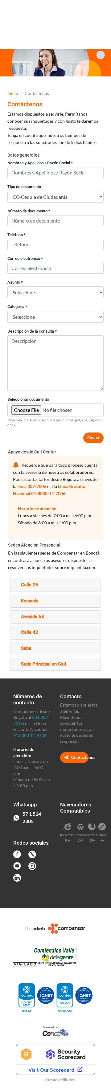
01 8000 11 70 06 (30, 735)
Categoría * (17, 306)
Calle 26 (29, 585)
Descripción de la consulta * (32, 331)
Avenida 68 (32, 616)
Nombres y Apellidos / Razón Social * (40, 163)
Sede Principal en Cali (43, 664)
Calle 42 (29, 632)
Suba (26, 648)
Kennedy (29, 601)
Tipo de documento (24, 186)
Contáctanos (79, 757)
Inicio (12, 93)
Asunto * (15, 282)
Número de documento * (28, 211)
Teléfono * (16, 234)
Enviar (93, 437)
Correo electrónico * (25, 258)
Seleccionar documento (28, 399)
